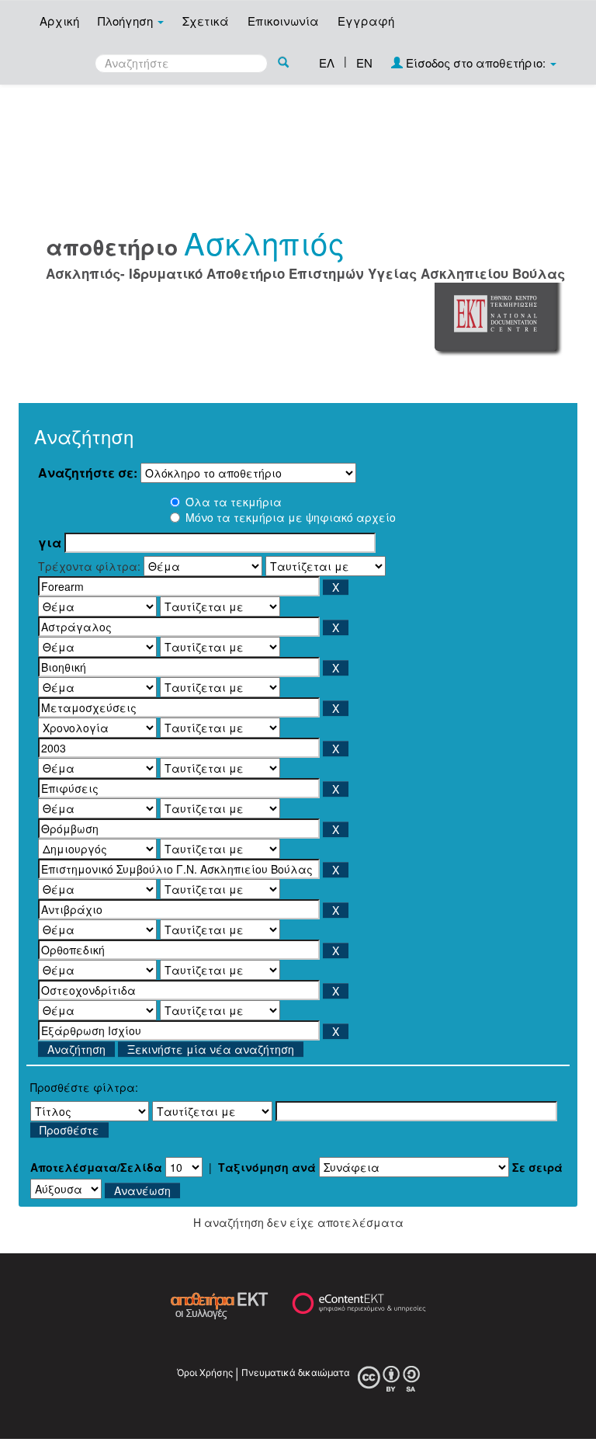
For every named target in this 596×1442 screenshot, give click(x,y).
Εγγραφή (366, 20)
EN (364, 62)
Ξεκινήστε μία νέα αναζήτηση (210, 1049)
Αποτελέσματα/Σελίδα (96, 1167)
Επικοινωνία (283, 20)
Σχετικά (205, 20)
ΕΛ (326, 62)
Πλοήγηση (127, 20)
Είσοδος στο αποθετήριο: (476, 62)
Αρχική (59, 20)
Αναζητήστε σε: (87, 472)
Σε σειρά (537, 1167)
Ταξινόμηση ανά (267, 1167)
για (49, 542)
